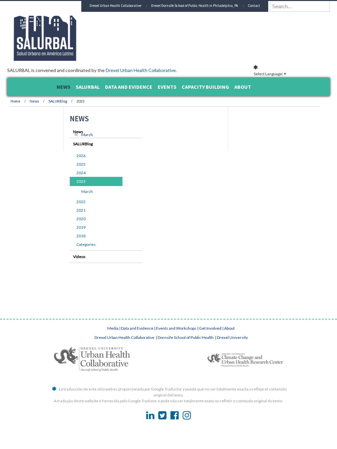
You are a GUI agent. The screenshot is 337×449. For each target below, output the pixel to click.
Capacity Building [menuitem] (205, 86)
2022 (64, 201)
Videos (63, 256)
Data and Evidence (137, 328)
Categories (69, 244)
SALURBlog (100, 101)
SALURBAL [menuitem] (88, 86)
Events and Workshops (176, 328)
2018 (64, 235)
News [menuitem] (63, 86)
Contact (271, 16)
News (77, 101)
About (229, 328)
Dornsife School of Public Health (186, 337)
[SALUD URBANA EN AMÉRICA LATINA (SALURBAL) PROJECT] (116, 58)
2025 (64, 164)
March (130, 134)
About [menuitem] (242, 86)
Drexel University (232, 337)
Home (58, 101)
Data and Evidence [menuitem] (128, 86)
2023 (64, 181)
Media (112, 328)
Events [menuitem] (167, 86)
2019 (64, 227)
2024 (64, 172)
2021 (64, 210)
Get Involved (210, 328)
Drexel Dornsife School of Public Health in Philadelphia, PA (211, 16)
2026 (64, 155)
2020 (64, 218)
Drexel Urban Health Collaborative (183, 70)
